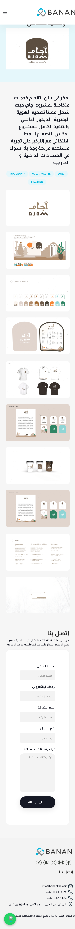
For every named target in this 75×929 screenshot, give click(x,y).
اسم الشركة (46, 707)
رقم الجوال (47, 728)
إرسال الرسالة (37, 802)
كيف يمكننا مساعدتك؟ (39, 749)
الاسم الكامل (46, 666)
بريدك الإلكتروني (43, 686)
